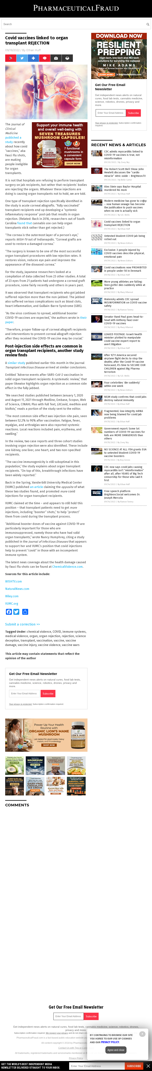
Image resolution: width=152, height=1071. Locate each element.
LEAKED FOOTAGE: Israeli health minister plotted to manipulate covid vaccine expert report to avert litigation (123, 339)
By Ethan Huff (124, 194)
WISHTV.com (13, 581)
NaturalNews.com (17, 589)
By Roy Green (124, 460)
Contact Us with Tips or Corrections (76, 1048)
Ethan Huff (33, 50)
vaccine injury (27, 645)
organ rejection (49, 636)
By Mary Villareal (125, 292)
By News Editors (125, 243)
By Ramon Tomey (125, 310)
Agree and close (116, 1049)
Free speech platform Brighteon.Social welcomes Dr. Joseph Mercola (122, 494)
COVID (57, 631)
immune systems (74, 631)
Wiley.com (12, 596)
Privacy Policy (76, 1058)
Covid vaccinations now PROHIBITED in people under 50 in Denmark (125, 269)
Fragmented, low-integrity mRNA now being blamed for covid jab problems (123, 414)
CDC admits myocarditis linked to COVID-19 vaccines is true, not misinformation (123, 155)
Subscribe (134, 1066)
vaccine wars (71, 645)
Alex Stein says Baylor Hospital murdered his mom (122, 188)
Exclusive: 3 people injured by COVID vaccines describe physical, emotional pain (124, 253)
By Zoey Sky (123, 162)
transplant (28, 640)
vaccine (59, 640)
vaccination (44, 640)
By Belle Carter (125, 180)
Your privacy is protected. (20, 704)
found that (24, 223)
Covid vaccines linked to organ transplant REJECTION (122, 223)
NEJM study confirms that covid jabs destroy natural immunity (125, 398)
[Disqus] (46, 856)
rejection (68, 636)
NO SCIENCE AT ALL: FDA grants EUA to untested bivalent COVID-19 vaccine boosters (125, 453)
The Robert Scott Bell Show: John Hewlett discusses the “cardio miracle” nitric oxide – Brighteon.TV (125, 172)
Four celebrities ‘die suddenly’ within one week (122, 384)
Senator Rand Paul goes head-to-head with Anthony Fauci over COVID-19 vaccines (124, 320)
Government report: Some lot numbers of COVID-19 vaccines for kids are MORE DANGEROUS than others (124, 433)
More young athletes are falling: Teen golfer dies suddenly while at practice (124, 285)
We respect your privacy (57, 1033)
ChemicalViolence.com (67, 566)
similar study (16, 363)
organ (33, 636)
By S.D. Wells (124, 215)
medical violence (16, 636)
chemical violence (39, 631)
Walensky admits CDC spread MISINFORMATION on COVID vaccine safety (125, 302)
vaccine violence (49, 645)
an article (36, 487)
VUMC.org (11, 603)
